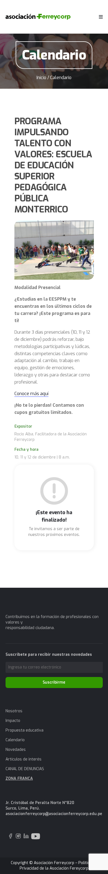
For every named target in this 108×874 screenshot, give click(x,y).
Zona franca (19, 778)
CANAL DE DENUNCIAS (25, 769)
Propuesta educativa (24, 730)
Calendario (15, 740)
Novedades (16, 749)
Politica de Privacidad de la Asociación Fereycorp (58, 865)
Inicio (41, 77)
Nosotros (14, 711)
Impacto (13, 720)
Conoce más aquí (31, 393)
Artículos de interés (24, 759)
